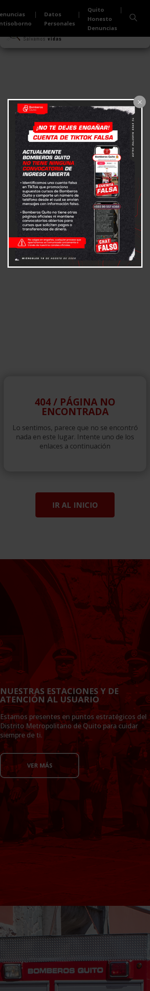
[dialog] (75, 183)
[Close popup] (139, 102)
